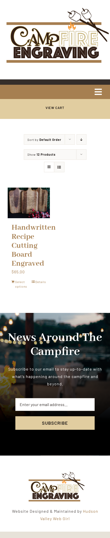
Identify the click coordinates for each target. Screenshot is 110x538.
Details (40, 282)
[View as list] (59, 167)
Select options (21, 284)
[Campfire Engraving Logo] (55, 8)
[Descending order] (81, 139)
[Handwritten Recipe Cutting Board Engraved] (29, 203)
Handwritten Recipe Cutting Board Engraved (34, 245)
